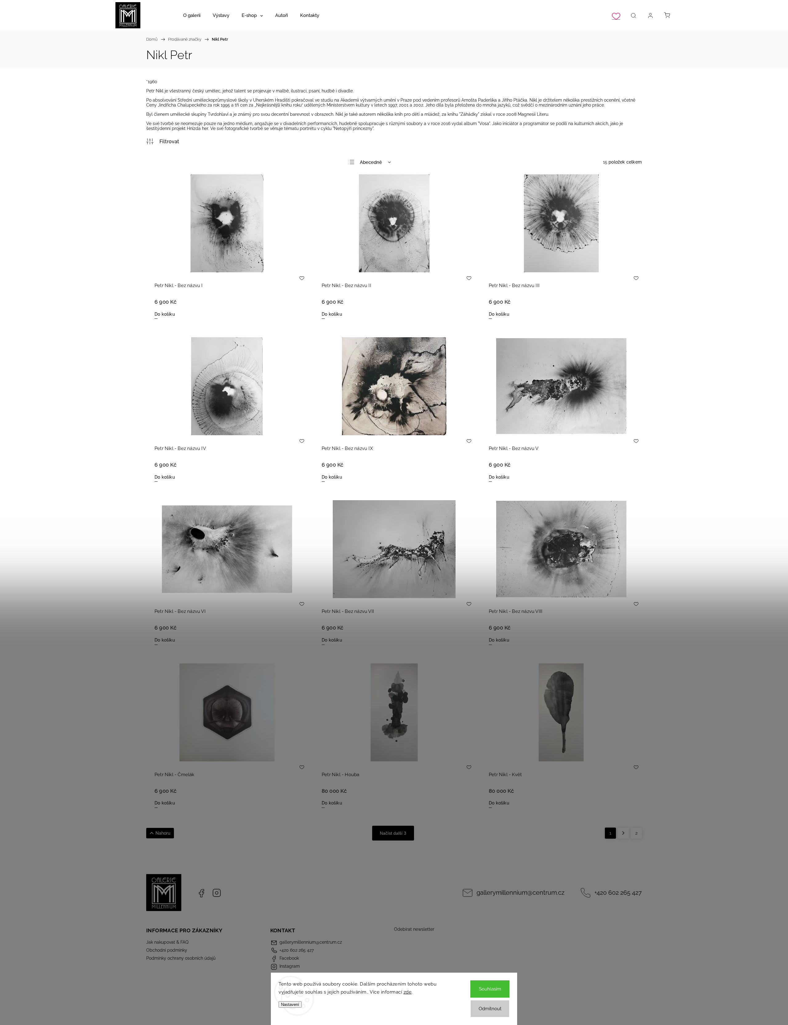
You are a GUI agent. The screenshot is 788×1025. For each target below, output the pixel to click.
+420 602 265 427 (618, 892)
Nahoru (162, 833)
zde (408, 992)
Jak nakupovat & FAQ (167, 942)
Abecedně (371, 162)
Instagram (216, 892)
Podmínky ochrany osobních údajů (180, 958)
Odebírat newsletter (414, 929)
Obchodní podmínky (166, 950)
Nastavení (290, 1004)
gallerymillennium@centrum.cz (520, 892)
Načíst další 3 (393, 833)
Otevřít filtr (162, 141)
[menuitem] (191, 15)
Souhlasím (490, 989)
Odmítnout (490, 1008)
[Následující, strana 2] (623, 833)
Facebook (201, 892)
